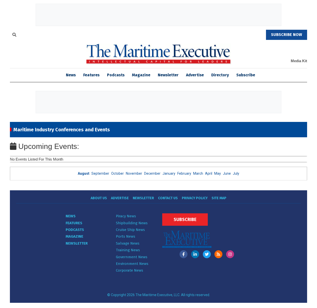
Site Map (218, 198)
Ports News (125, 236)
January (168, 173)
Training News (128, 250)
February (184, 173)
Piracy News (126, 216)
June (227, 173)
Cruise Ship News (130, 229)
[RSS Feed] (218, 254)
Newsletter (168, 75)
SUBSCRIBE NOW (286, 34)
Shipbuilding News (132, 223)
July (236, 173)
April (208, 173)
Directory (220, 75)
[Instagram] (230, 254)
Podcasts (116, 75)
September (100, 173)
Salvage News (127, 243)
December (152, 173)
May (217, 173)
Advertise (195, 75)
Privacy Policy (195, 198)
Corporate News (129, 270)
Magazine (141, 75)
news (71, 75)
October (117, 173)
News (71, 216)
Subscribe (245, 75)
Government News (131, 257)
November (134, 173)
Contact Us (168, 198)
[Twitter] (207, 254)
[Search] (14, 35)
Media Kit (299, 61)
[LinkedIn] (195, 254)
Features (91, 75)
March (198, 173)
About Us (99, 198)
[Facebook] (183, 254)
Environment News (132, 263)
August (83, 173)
